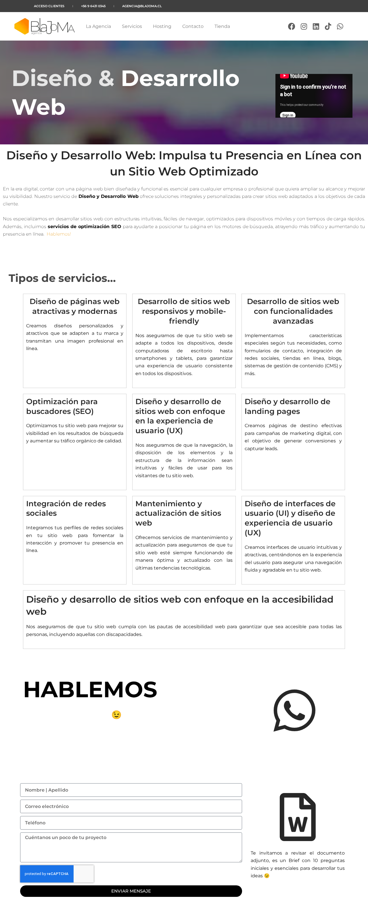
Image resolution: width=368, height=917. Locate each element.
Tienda (222, 26)
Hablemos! (59, 234)
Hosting (162, 26)
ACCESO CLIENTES (49, 6)
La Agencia (98, 26)
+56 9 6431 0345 (93, 6)
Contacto (193, 26)
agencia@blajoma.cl (142, 6)
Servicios (132, 26)
